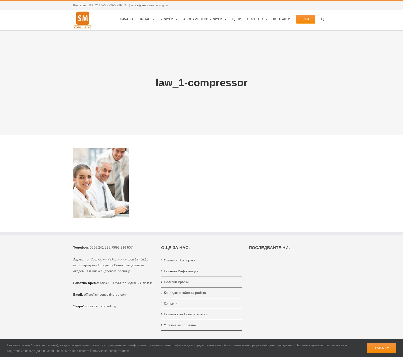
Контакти (170, 303)
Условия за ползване (180, 325)
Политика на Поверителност (185, 314)
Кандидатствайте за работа (185, 293)
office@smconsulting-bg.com (150, 5)
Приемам (381, 348)
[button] (322, 19)
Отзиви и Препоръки (179, 260)
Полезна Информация (181, 271)
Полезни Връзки (176, 282)
